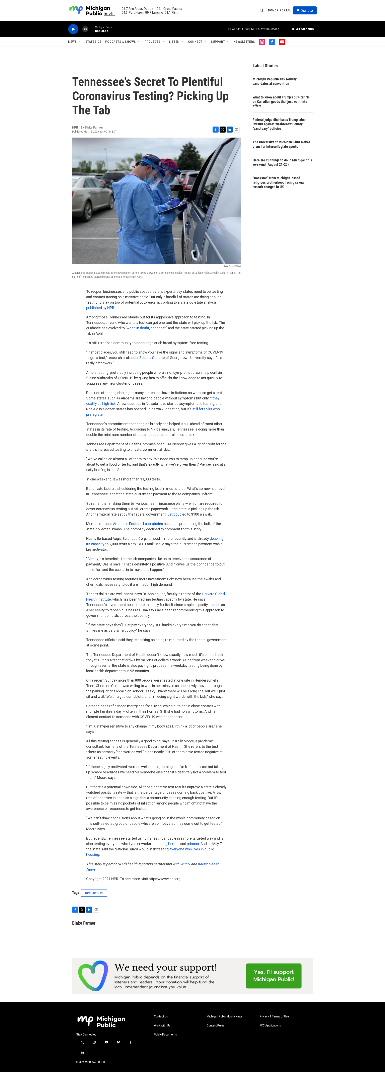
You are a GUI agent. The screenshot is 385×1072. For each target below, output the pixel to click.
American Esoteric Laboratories (138, 524)
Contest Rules (215, 1025)
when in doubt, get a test (146, 328)
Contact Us (161, 1016)
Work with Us (162, 1025)
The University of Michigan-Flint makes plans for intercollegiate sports (281, 144)
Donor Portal (279, 10)
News (72, 41)
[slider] (91, 29)
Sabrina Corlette (152, 358)
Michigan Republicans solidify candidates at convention (275, 81)
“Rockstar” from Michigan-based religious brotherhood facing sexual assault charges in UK (279, 182)
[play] (73, 29)
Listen (174, 41)
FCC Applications (270, 1025)
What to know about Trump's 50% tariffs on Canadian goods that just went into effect (281, 101)
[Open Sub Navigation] (79, 41)
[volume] (85, 29)
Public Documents (165, 1034)
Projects (152, 41)
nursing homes (167, 844)
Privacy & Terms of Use (274, 1016)
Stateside (93, 41)
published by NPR (100, 308)
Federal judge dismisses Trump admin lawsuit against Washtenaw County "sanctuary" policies (280, 124)
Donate (306, 10)
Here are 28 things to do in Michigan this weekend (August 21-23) (282, 162)
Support (218, 41)
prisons (193, 844)
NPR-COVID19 (94, 893)
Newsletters (244, 41)
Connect (195, 41)
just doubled (176, 514)
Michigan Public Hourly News (225, 1016)
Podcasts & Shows (120, 41)
